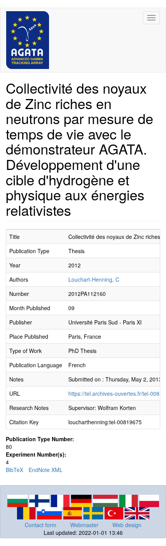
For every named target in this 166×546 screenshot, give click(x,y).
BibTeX (14, 470)
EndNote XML (46, 470)
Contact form (40, 525)
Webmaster (84, 525)
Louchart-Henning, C (93, 279)
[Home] (27, 40)
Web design (126, 525)
